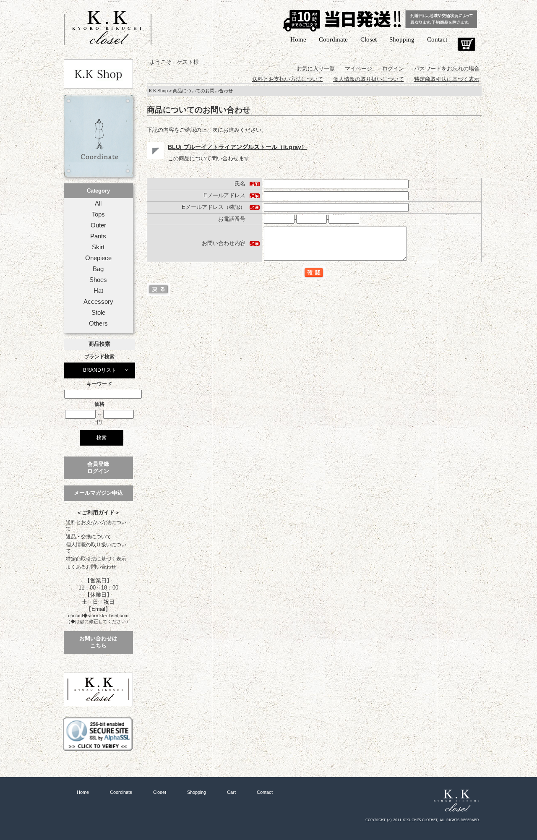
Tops (98, 214)
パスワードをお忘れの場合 (447, 68)
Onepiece (98, 258)
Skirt (98, 247)
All (98, 203)
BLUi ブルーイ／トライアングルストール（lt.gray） (237, 146)
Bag (98, 269)
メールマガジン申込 (98, 493)
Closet (368, 39)
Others (98, 323)
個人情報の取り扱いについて (96, 547)
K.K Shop (158, 90)
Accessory (98, 301)
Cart (466, 44)
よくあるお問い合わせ (91, 566)
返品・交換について (88, 536)
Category (98, 191)
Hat (98, 290)
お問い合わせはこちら (98, 642)
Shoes (98, 280)
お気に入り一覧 (316, 68)
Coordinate (333, 39)
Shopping (401, 39)
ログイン (393, 68)
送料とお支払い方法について (96, 525)
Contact (437, 39)
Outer (98, 225)
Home (298, 39)
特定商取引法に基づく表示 (96, 558)
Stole (98, 312)
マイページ (358, 68)
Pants (98, 236)
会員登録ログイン (98, 467)
